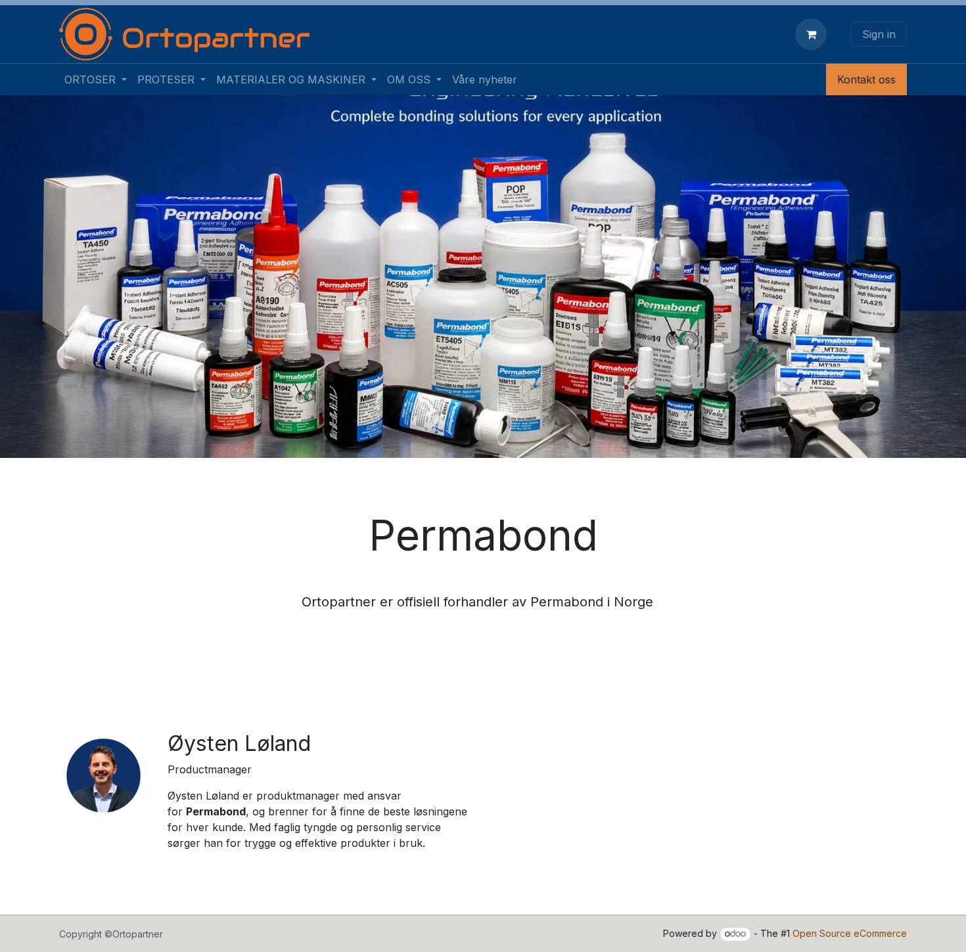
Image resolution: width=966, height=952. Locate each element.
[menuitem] (95, 79)
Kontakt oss (866, 79)
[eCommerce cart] (813, 34)
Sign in (879, 34)
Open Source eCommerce (850, 933)
